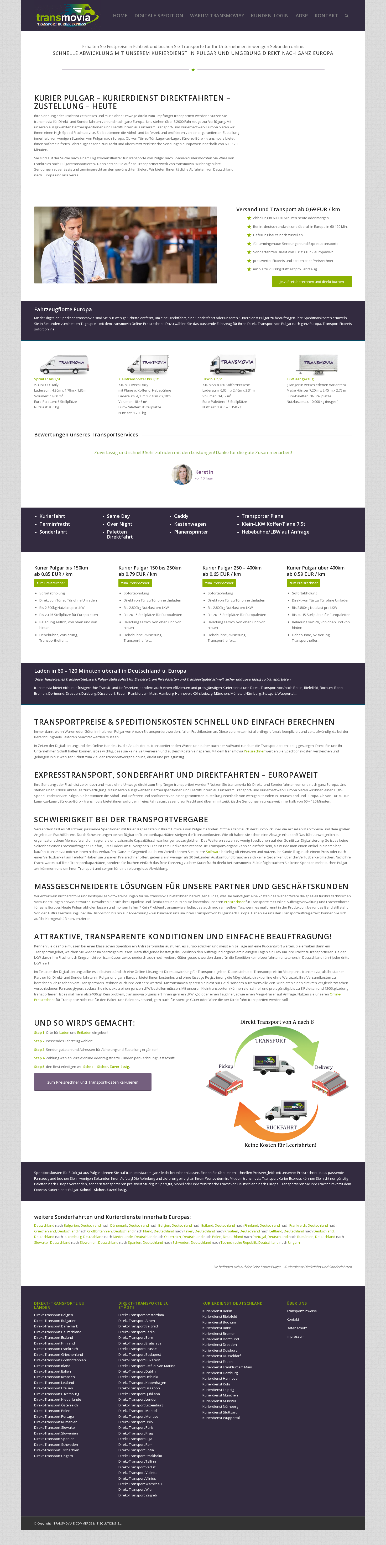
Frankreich (297, 1225)
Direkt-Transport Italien (52, 1371)
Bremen (40, 693)
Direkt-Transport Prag (135, 1433)
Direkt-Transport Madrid (137, 1410)
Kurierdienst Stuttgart (219, 1412)
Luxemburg (73, 1236)
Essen (122, 693)
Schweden (181, 1242)
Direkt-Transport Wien (136, 1489)
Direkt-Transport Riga (135, 1438)
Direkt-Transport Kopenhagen (142, 1382)
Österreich (172, 1236)
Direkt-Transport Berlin (136, 1332)
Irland (147, 1231)
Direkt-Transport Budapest (139, 1354)
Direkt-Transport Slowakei (55, 1427)
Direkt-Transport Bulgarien (55, 1320)
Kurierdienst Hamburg (220, 1372)
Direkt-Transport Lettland (54, 1382)
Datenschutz (297, 1328)
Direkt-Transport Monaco (138, 1416)
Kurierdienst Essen (217, 1361)
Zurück (46, 456)
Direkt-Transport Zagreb (137, 1495)
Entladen (84, 1032)
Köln (196, 693)
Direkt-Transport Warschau (140, 1483)
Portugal (259, 1236)
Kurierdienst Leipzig (218, 1389)
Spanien (134, 1242)
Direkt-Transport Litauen (53, 1388)
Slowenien (88, 1242)
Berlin (297, 687)
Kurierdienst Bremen (219, 1333)
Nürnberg (253, 693)
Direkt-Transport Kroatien (54, 1376)
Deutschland (44, 1225)
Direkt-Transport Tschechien (56, 1450)
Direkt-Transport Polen (52, 1410)
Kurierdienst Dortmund (220, 1339)
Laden (64, 1032)
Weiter (340, 456)
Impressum (296, 1336)
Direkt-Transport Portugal (54, 1416)
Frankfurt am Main (142, 693)
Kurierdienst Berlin (217, 1311)
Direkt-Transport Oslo (135, 1422)
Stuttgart (269, 693)
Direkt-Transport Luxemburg (56, 1393)
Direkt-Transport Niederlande (57, 1399)
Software (213, 851)
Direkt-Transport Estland (53, 1337)
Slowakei (41, 1242)
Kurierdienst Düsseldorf (221, 1355)
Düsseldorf (106, 693)
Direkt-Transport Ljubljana (139, 1393)
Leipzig (206, 693)
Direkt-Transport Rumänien (55, 1422)
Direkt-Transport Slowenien (56, 1433)
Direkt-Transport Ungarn (53, 1455)
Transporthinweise (302, 1311)
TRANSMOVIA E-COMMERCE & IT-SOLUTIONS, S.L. (88, 1523)
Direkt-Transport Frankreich (56, 1348)
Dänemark (118, 1225)
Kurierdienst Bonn (216, 1327)
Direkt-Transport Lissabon (139, 1388)
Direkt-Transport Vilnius (137, 1478)
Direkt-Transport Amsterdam (141, 1314)
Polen (216, 1236)
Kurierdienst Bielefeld (219, 1316)
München (221, 693)
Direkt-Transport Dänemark (56, 1326)
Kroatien (231, 1231)
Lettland (275, 1231)
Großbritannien (99, 1231)
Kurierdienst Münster (219, 1401)
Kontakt (293, 1319)
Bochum (326, 687)
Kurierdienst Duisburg (219, 1350)
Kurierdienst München (220, 1395)
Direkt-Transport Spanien (54, 1438)
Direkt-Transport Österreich (56, 1405)
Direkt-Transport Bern (135, 1337)
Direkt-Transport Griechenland (58, 1354)
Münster (237, 693)
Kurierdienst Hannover (220, 1378)
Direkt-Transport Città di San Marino (146, 1365)
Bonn (338, 687)
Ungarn (294, 1242)
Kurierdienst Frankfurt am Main (227, 1367)
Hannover (183, 693)
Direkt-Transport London (138, 1399)
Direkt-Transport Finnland (54, 1343)
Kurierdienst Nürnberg (220, 1406)
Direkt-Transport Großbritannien (60, 1360)
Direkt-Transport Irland (52, 1365)
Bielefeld (311, 687)
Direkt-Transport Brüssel (138, 1348)
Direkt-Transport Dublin (137, 1371)
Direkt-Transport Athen (136, 1320)
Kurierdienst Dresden (219, 1344)
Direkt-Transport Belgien (53, 1314)
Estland (207, 1225)
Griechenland (45, 1231)
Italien (188, 1231)
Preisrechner (254, 751)
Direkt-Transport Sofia (136, 1450)
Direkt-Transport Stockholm (140, 1455)
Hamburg (166, 693)
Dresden (73, 693)
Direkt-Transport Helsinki (138, 1376)
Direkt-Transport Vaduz (137, 1467)
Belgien (164, 1225)
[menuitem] (120, 15)
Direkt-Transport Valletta (138, 1472)
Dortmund (56, 693)
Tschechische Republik (239, 1242)
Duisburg (88, 693)
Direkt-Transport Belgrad (138, 1326)
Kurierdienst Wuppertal (221, 1417)
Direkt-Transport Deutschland (57, 1332)
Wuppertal (286, 693)
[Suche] (346, 15)
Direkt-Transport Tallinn (137, 1461)
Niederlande (123, 1236)
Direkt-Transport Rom (135, 1444)
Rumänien (305, 1236)
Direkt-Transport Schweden (56, 1444)
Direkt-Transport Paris (136, 1427)
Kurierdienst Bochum (219, 1322)
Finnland (251, 1225)
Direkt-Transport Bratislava (139, 1343)
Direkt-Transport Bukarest (139, 1360)
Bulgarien (71, 1225)
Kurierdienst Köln (216, 1384)
